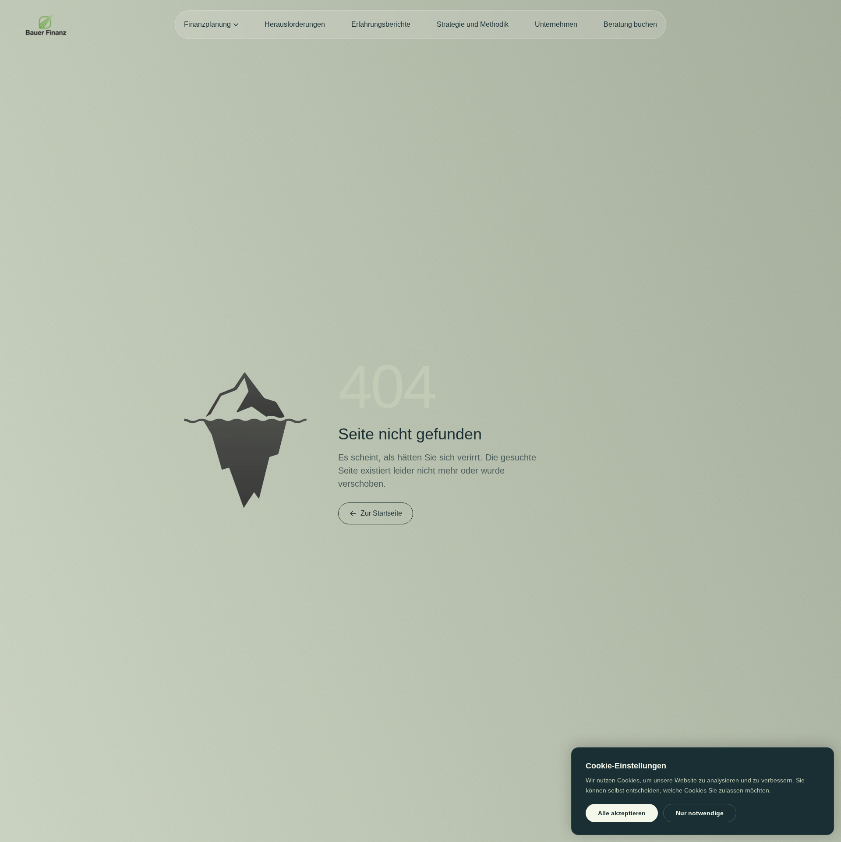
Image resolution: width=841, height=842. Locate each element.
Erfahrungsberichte (380, 24)
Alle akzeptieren (622, 813)
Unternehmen (556, 24)
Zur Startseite (381, 513)
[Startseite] (46, 24)
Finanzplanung (207, 24)
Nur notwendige (700, 813)
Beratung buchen (630, 24)
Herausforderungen (295, 24)
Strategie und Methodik (473, 24)
